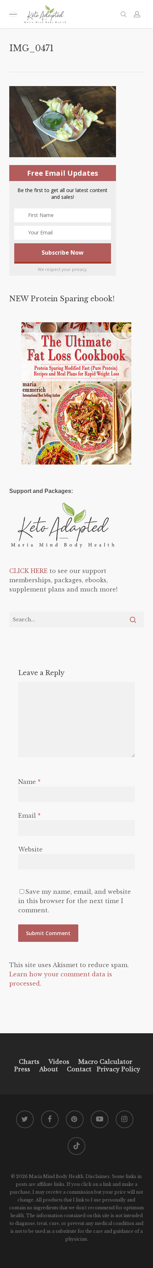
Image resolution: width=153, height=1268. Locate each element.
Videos (58, 1061)
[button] (13, 14)
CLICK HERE (28, 570)
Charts (29, 1061)
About (48, 1069)
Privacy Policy (117, 1069)
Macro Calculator (105, 1061)
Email (29, 815)
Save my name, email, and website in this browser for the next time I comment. (74, 901)
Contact (79, 1069)
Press (22, 1069)
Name (29, 781)
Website (30, 849)
